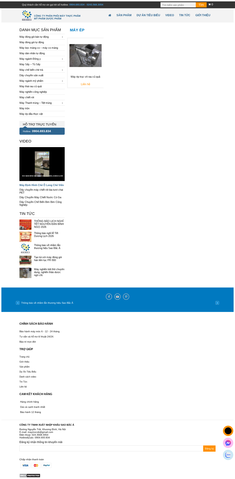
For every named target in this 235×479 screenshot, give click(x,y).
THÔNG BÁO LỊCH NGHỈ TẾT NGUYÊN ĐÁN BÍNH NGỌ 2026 (49, 224)
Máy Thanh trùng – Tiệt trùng (35, 102)
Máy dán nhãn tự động (32, 53)
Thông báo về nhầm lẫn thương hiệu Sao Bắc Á (47, 246)
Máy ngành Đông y (30, 58)
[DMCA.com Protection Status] (29, 475)
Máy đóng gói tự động (31, 42)
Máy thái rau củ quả (30, 86)
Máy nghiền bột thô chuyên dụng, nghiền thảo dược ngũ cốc (49, 272)
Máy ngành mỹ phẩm (31, 80)
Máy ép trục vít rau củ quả (85, 76)
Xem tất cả (25, 140)
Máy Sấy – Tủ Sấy (29, 64)
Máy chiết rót (26, 97)
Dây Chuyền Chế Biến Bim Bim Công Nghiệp (40, 203)
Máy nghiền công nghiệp (33, 91)
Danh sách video (27, 376)
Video (169, 15)
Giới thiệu (202, 15)
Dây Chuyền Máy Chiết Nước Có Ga (40, 197)
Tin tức (184, 15)
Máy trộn (24, 108)
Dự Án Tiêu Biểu (148, 15)
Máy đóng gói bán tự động (34, 36)
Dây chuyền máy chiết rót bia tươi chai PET (41, 191)
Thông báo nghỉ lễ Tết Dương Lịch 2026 (46, 234)
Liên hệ (23, 386)
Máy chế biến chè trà (31, 69)
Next (217, 303)
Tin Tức (23, 381)
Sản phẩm (123, 15)
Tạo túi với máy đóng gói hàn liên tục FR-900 (48, 259)
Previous (17, 303)
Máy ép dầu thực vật (31, 113)
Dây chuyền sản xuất (31, 75)
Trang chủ (24, 356)
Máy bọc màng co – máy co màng (38, 47)
